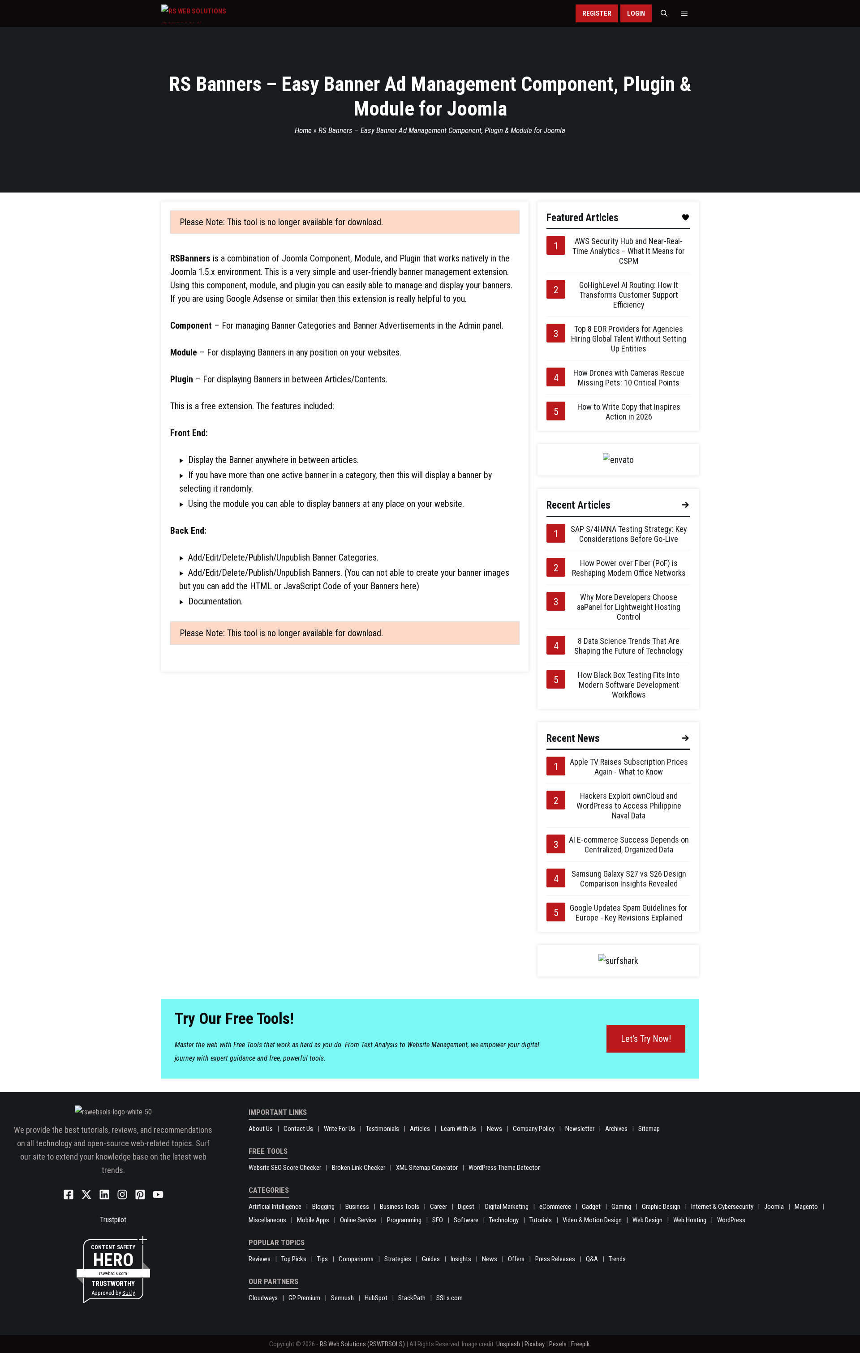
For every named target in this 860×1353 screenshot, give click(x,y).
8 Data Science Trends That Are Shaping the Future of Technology (628, 645)
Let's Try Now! (646, 1038)
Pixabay (535, 1344)
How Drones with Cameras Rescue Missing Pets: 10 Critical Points (628, 377)
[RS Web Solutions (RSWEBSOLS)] (212, 13)
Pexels (558, 1344)
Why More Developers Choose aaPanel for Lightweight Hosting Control (628, 606)
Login (636, 13)
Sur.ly (128, 1292)
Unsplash (508, 1344)
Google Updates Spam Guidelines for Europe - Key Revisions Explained (629, 912)
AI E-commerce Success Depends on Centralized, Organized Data (629, 844)
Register (596, 13)
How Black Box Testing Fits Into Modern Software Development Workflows (628, 684)
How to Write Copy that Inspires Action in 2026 (628, 411)
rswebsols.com (113, 1273)
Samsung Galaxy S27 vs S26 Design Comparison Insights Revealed (629, 878)
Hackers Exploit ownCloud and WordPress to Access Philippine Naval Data (628, 805)
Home (303, 130)
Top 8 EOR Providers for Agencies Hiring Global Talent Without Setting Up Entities (628, 338)
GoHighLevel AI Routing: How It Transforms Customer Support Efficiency (628, 294)
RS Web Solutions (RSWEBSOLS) (362, 1344)
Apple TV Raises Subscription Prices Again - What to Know (629, 766)
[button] (664, 13)
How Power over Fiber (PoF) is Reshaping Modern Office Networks (629, 568)
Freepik (580, 1344)
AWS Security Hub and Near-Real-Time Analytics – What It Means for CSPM (628, 250)
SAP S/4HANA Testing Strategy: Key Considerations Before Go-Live (629, 534)
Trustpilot (113, 1220)
